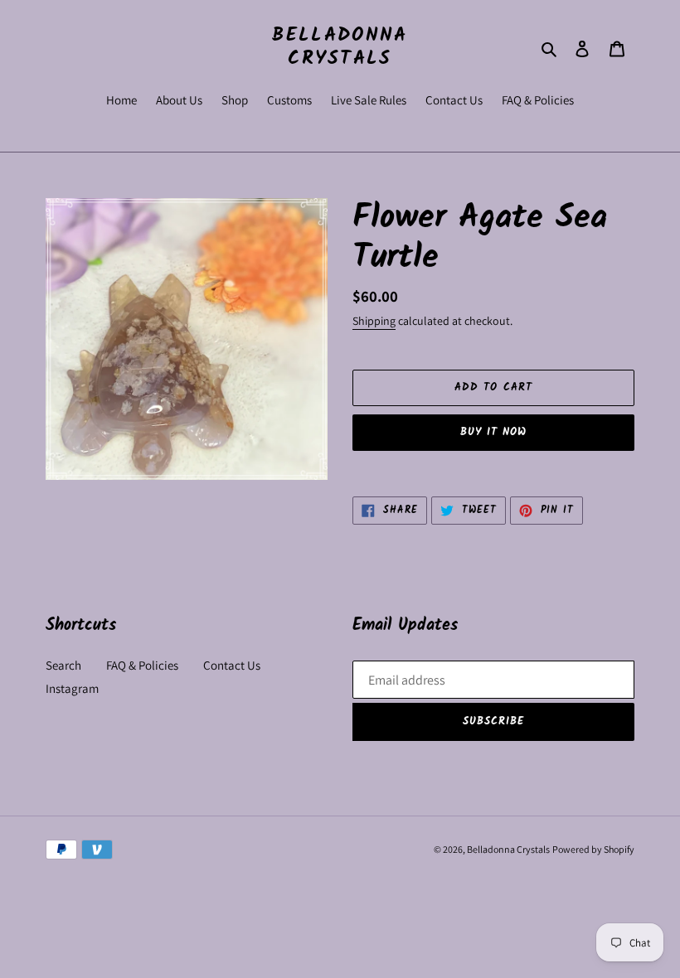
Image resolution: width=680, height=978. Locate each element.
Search (63, 665)
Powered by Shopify (593, 849)
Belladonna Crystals (339, 47)
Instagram (72, 688)
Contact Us (231, 665)
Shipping (374, 320)
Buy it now (493, 432)
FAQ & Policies (142, 665)
